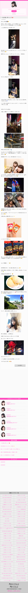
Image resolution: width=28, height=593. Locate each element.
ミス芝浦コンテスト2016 (7, 547)
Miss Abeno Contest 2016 (7, 509)
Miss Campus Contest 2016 (21, 575)
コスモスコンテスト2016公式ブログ (14, 11)
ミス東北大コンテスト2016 (21, 554)
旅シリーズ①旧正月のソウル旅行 (7, 455)
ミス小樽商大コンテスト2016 (21, 580)
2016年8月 (3, 465)
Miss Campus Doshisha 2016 (7, 511)
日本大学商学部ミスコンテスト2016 (7, 561)
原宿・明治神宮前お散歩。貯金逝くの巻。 (9, 452)
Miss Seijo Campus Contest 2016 (7, 573)
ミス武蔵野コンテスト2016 (21, 547)
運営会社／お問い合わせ (14, 590)
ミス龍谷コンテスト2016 (7, 552)
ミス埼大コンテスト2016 (7, 523)
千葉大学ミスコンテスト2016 (7, 516)
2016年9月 (3, 462)
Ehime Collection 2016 (7, 575)
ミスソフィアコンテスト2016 (21, 497)
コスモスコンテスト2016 (21, 518)
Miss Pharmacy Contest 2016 (21, 561)
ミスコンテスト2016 (7, 540)
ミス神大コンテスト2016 (7, 559)
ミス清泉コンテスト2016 (7, 533)
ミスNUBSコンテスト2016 (21, 538)
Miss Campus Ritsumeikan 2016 (21, 502)
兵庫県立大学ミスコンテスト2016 (7, 545)
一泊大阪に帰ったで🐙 (5, 443)
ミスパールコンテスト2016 (7, 542)
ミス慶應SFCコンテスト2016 (7, 504)
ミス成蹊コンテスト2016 (21, 523)
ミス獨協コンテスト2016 (7, 535)
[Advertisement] (14, 384)
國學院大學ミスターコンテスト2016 (21, 504)
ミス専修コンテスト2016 (21, 516)
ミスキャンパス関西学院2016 (21, 509)
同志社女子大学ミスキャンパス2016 (21, 573)
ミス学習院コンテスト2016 (21, 511)
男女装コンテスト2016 (7, 568)
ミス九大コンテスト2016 (21, 568)
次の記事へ (20, 365)
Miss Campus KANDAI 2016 (7, 497)
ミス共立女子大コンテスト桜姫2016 (7, 554)
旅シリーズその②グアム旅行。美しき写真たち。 (11, 449)
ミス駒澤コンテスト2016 (7, 502)
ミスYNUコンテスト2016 (7, 525)
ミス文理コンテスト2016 (7, 538)
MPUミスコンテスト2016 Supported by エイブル (7, 528)
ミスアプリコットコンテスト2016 (21, 545)
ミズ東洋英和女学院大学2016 (21, 528)
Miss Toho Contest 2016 (21, 559)
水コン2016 (7, 518)
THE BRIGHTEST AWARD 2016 (7, 531)
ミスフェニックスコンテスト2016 (21, 540)
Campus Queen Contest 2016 (21, 542)
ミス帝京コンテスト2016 (21, 531)
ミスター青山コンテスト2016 (7, 495)
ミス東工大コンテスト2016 (7, 566)
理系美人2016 (21, 535)
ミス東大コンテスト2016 (21, 495)
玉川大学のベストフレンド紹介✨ (8, 446)
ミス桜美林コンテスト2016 (21, 533)
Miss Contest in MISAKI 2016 (21, 525)
